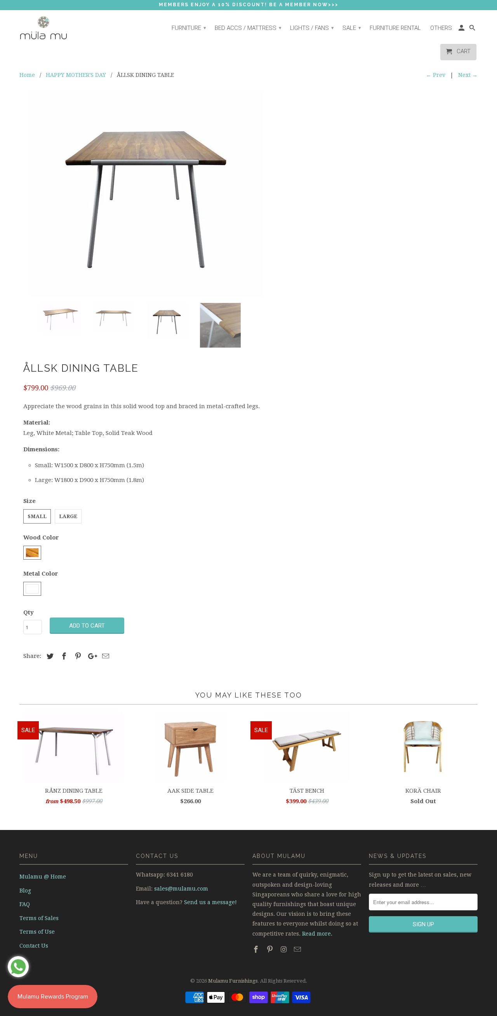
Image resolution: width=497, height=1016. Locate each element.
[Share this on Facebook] (63, 656)
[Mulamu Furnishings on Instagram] (284, 949)
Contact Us (33, 946)
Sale (351, 27)
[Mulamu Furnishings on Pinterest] (270, 949)
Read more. (317, 934)
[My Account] (462, 30)
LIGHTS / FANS (312, 27)
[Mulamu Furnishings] (54, 28)
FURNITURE (189, 27)
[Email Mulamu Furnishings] (298, 949)
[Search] (472, 30)
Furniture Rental (395, 27)
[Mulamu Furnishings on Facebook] (256, 949)
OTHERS (441, 27)
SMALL (37, 516)
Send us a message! (210, 902)
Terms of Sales (39, 918)
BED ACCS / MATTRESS (248, 27)
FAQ (24, 904)
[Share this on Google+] (90, 656)
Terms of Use (37, 932)
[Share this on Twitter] (49, 656)
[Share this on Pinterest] (77, 656)
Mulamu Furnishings (232, 981)
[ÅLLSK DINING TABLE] (146, 193)
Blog (25, 890)
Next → (468, 75)
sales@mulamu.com (181, 889)
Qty (28, 612)
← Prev (435, 75)
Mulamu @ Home (42, 876)
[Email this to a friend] (104, 656)
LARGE (68, 516)
